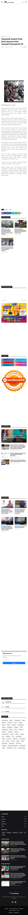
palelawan (8, 736)
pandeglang (18, 736)
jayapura (4, 731)
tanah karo (18, 743)
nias (3, 736)
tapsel (3, 747)
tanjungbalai (22, 745)
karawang (10, 731)
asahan (3, 727)
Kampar (4, 722)
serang (12, 741)
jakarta (10, 729)
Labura (10, 209)
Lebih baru (4, 300)
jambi (15, 729)
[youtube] (15, 902)
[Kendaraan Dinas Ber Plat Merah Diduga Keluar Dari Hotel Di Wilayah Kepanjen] (5, 857)
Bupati (3, 832)
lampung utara (5, 734)
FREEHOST (16, 912)
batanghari (9, 727)
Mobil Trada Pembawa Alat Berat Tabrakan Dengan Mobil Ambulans (18, 461)
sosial (14, 826)
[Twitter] (13, 213)
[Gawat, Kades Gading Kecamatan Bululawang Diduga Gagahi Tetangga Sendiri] (5, 868)
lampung (16, 731)
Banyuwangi (5, 720)
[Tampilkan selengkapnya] (22, 213)
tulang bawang (21, 747)
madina (16, 734)
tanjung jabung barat (13, 745)
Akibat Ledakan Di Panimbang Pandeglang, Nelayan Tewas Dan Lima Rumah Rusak (20, 230)
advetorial (15, 832)
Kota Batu (10, 722)
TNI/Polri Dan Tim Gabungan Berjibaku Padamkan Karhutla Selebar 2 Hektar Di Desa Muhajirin (7, 231)
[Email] (19, 213)
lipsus (12, 734)
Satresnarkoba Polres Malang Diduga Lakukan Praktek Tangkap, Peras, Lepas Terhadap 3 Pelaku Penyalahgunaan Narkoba (18, 446)
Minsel (8, 725)
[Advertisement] (14, 20)
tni (24, 832)
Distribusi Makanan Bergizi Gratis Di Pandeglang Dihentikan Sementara (18, 454)
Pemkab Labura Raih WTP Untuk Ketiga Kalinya (21, 526)
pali (13, 736)
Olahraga (9, 832)
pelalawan (15, 738)
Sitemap (6, 908)
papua (3, 738)
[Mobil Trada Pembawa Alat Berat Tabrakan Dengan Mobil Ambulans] (5, 462)
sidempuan (4, 743)
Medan (20, 722)
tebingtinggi (9, 747)
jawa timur (21, 729)
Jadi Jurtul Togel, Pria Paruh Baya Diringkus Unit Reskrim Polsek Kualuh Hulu (20, 511)
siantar (22, 741)
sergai (17, 741)
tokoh (3, 834)
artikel (14, 816)
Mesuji (3, 725)
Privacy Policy (12, 910)
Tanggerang (20, 725)
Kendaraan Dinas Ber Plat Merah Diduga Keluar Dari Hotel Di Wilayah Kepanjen (7, 248)
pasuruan (9, 738)
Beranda (3, 36)
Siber (18, 910)
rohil (3, 741)
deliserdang (4, 729)
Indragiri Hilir (17, 720)
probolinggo (22, 738)
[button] (2, 2)
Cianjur (11, 720)
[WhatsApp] (16, 213)
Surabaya (14, 725)
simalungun (11, 743)
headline (8, 36)
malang (22, 734)
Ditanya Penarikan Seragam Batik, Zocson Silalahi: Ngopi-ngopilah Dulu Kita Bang (7, 511)
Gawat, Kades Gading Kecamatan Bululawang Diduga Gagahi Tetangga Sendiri (17, 867)
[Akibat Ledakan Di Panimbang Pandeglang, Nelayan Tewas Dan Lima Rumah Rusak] (5, 850)
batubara (16, 727)
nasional (14, 821)
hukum (20, 832)
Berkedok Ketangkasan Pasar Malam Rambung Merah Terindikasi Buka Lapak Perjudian (6, 527)
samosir (7, 741)
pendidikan (14, 823)
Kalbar (23, 720)
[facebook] (12, 902)
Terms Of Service (13, 908)
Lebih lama (23, 300)
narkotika (14, 819)
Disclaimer (21, 908)
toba (15, 747)
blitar (21, 727)
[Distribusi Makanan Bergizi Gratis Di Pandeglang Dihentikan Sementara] (5, 455)
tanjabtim (4, 745)
